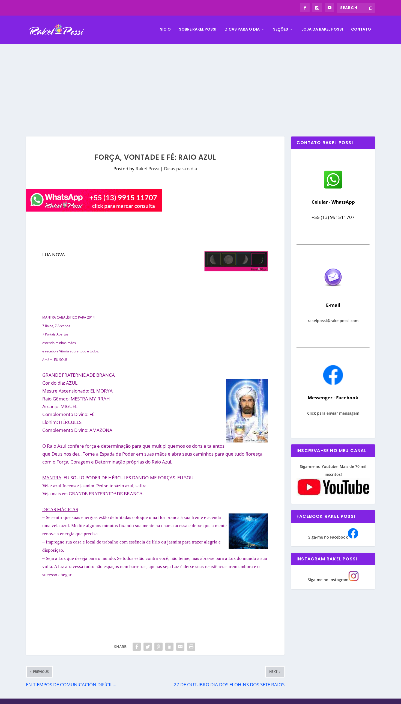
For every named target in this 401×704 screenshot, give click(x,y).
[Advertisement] (200, 84)
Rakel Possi (147, 168)
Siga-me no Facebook (328, 537)
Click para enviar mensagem (333, 413)
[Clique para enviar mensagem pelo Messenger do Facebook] (333, 383)
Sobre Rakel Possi (197, 29)
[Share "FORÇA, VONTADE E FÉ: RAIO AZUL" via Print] (191, 646)
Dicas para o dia (242, 29)
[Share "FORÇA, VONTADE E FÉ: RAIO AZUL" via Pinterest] (158, 646)
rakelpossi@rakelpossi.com (333, 320)
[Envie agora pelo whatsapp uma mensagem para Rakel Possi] (333, 188)
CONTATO (361, 29)
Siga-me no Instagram (328, 579)
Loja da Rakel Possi (322, 29)
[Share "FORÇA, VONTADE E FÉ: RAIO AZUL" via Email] (180, 646)
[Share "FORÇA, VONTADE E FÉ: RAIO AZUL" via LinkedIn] (169, 646)
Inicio (164, 29)
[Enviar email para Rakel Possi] (333, 290)
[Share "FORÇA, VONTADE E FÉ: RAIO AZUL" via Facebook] (136, 646)
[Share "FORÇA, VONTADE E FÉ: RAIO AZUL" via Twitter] (147, 646)
